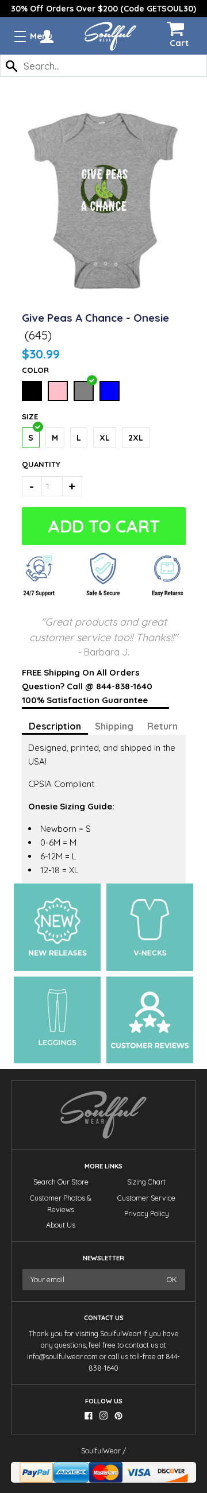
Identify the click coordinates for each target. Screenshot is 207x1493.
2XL (135, 438)
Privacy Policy (146, 1213)
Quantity (34, 464)
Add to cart (104, 526)
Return (162, 726)
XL (104, 438)
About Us (60, 1225)
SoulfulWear (101, 1450)
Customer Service (146, 1198)
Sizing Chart (146, 1182)
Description (55, 726)
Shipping (114, 726)
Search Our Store (61, 1182)
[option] (103, 8)
